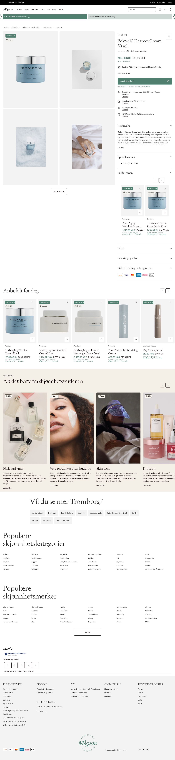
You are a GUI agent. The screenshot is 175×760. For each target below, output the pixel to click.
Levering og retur (128, 258)
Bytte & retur (8, 703)
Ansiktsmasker (8, 565)
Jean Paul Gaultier (66, 622)
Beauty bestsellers (63, 520)
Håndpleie (35, 569)
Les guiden (7, 488)
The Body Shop (37, 607)
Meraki (62, 614)
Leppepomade (96, 513)
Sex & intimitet (122, 569)
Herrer (140, 693)
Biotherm (120, 618)
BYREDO (35, 611)
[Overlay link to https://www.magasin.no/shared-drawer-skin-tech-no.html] (118, 428)
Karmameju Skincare (10, 622)
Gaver (170, 2)
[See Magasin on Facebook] (143, 750)
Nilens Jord (149, 611)
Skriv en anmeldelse (138, 51)
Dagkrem (81, 513)
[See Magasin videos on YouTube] (147, 750)
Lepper (34, 562)
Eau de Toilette (37, 513)
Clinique (148, 607)
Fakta (121, 248)
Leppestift (120, 565)
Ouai (33, 622)
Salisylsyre (64, 565)
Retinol (147, 562)
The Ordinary (93, 614)
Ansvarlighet (161, 2)
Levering (6, 700)
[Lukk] (125, 405)
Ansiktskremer (37, 558)
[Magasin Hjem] (8, 9)
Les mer (40, 712)
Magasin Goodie (154, 67)
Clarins (34, 614)
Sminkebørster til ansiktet (117, 513)
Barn (140, 703)
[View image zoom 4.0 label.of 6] (87, 147)
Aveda (34, 618)
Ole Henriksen (8, 607)
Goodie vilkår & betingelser (13, 718)
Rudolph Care (122, 607)
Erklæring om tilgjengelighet (14, 725)
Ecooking (63, 618)
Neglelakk (63, 554)
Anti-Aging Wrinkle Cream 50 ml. (131, 226)
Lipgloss (148, 565)
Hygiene (6, 569)
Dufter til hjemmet (94, 569)
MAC (5, 611)
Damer (140, 689)
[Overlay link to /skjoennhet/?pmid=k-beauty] (45, 16)
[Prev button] (1, 16)
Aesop (90, 618)
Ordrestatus (8, 693)
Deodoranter (93, 565)
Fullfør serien (125, 173)
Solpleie (35, 520)
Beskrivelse (124, 125)
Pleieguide (108, 693)
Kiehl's (90, 611)
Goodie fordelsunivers (45, 689)
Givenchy (120, 614)
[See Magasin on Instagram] (139, 750)
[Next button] (173, 16)
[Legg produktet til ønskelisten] (169, 36)
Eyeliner (91, 558)
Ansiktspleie (92, 562)
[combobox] (142, 9)
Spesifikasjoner (126, 157)
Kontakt (6, 707)
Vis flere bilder (59, 191)
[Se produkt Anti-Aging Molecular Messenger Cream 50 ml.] (88, 321)
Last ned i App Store (79, 693)
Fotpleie (6, 558)
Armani (119, 622)
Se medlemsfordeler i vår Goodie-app (85, 689)
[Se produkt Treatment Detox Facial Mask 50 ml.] (157, 200)
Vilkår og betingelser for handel (15, 711)
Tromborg (122, 35)
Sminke (5, 554)
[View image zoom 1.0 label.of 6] (31, 69)
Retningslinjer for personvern (14, 721)
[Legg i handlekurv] (140, 212)
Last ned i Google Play (79, 696)
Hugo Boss (92, 622)
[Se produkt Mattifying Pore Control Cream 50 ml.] (54, 321)
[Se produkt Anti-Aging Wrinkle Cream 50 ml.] (132, 200)
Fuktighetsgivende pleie (68, 562)
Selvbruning (64, 558)
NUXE (147, 622)
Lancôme (63, 611)
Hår (118, 558)
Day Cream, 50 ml (153, 350)
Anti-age (35, 565)
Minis (147, 554)
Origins (5, 618)
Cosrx (90, 607)
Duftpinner (47, 520)
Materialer (108, 696)
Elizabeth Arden (151, 618)
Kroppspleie (149, 558)
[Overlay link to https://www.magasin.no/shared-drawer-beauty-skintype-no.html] (72, 428)
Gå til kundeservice (10, 689)
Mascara (120, 554)
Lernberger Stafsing (149, 346)
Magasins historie (111, 689)
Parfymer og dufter (95, 554)
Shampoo (63, 569)
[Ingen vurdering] (122, 51)
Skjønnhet (142, 696)
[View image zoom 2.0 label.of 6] (87, 69)
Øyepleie (120, 562)
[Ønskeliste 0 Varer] (165, 9)
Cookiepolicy (8, 714)
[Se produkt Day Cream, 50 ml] (158, 321)
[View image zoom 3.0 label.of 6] (31, 147)
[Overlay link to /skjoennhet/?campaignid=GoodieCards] (130, 16)
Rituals (62, 607)
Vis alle (87, 632)
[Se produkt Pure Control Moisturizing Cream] (123, 321)
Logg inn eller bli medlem (142, 86)
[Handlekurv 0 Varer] (170, 9)
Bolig (140, 700)
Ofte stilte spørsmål (45, 693)
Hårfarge (35, 554)
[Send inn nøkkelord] (131, 9)
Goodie (152, 2)
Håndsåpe (52, 513)
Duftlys (134, 513)
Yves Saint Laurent (9, 614)
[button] (160, 9)
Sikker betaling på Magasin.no (135, 268)
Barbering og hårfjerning (154, 569)
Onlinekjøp (7, 696)
